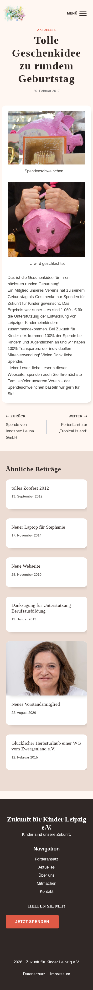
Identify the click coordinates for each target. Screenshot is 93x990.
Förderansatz (46, 859)
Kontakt (46, 891)
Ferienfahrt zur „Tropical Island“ (72, 424)
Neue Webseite (25, 566)
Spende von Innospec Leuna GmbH (20, 427)
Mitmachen (46, 883)
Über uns (46, 875)
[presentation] (46, 668)
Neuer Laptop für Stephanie (38, 527)
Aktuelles (46, 30)
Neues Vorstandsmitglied (35, 704)
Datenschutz (34, 974)
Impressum (60, 974)
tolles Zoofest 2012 (30, 488)
